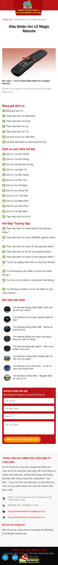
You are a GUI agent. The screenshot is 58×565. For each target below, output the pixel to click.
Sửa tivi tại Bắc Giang (17, 174)
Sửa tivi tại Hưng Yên (17, 190)
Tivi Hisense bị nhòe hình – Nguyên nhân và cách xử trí (32, 377)
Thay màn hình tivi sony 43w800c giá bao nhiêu (30, 237)
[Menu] (4, 5)
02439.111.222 (39, 550)
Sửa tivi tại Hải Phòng (17, 159)
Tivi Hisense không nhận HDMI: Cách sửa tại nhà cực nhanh (33, 308)
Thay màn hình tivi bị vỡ (18, 216)
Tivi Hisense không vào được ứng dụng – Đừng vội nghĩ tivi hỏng (33, 338)
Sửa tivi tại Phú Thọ (16, 180)
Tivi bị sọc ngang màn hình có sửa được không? (30, 262)
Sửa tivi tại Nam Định (17, 200)
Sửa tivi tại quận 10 (16, 169)
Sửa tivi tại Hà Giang (16, 185)
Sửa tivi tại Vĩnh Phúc (17, 206)
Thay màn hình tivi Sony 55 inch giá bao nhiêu (29, 256)
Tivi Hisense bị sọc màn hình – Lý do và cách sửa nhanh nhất (32, 367)
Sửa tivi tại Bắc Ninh (16, 211)
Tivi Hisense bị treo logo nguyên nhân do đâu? (33, 318)
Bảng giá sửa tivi (14, 110)
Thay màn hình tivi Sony (18, 121)
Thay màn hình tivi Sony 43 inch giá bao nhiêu (29, 246)
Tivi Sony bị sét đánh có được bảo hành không (30, 280)
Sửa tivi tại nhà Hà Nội (17, 154)
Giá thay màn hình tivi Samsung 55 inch (26, 142)
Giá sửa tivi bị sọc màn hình (20, 136)
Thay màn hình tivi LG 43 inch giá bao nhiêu (28, 251)
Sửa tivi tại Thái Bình (17, 195)
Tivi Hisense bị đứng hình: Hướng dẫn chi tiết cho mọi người (32, 357)
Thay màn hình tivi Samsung (20, 116)
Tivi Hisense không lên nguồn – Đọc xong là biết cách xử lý (33, 347)
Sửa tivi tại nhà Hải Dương (19, 164)
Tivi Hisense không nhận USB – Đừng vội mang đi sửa (32, 328)
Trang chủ (7, 19)
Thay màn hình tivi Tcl (17, 131)
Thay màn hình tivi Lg (17, 126)
